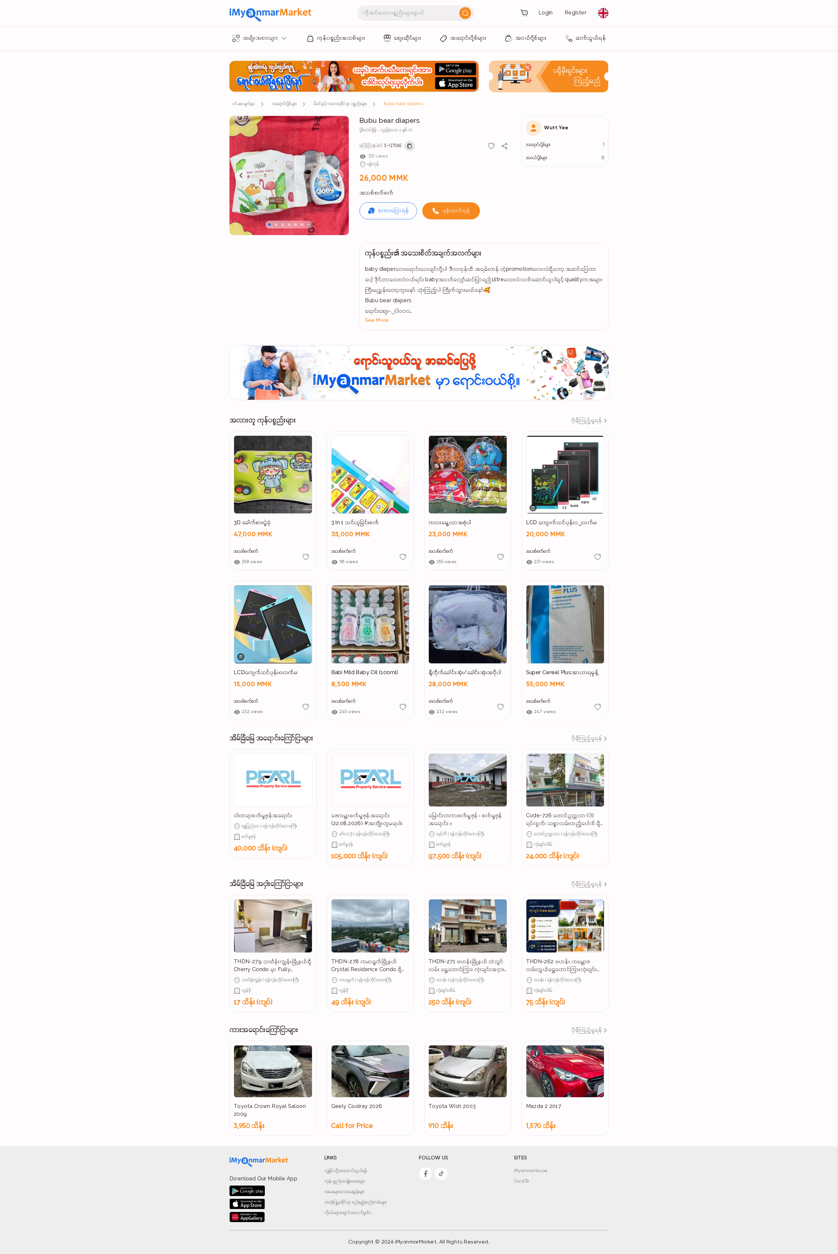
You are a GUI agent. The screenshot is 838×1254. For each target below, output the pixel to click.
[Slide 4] (289, 224)
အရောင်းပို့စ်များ (284, 104)
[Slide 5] (295, 224)
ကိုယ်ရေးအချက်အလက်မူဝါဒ (347, 1213)
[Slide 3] (282, 224)
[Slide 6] (302, 224)
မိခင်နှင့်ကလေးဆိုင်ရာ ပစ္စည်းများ (340, 104)
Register (575, 13)
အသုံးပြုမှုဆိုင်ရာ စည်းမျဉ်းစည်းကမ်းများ (355, 1202)
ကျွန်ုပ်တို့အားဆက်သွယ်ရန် (345, 1171)
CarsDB (521, 1181)
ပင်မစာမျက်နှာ (243, 104)
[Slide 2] (276, 224)
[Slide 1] (269, 224)
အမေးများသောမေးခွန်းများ (344, 1192)
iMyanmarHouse (531, 1171)
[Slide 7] (308, 224)
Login (545, 13)
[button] (484, 320)
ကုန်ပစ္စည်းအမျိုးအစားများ (344, 1181)
